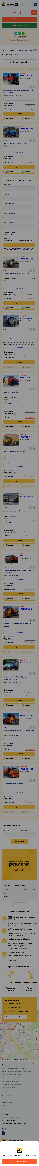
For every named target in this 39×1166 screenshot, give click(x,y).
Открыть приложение (19, 1161)
